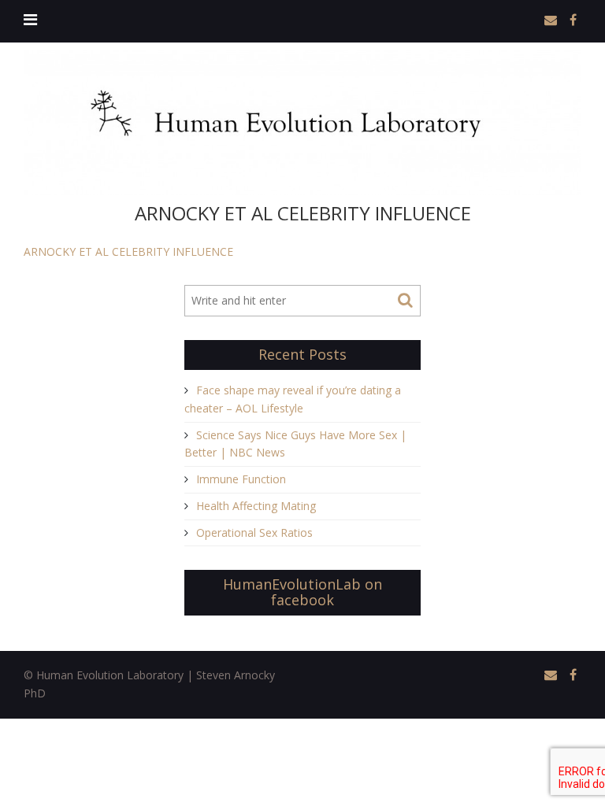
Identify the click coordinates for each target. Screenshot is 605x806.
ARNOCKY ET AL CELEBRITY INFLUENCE (128, 251)
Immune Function (241, 478)
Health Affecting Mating (256, 505)
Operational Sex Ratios (254, 532)
